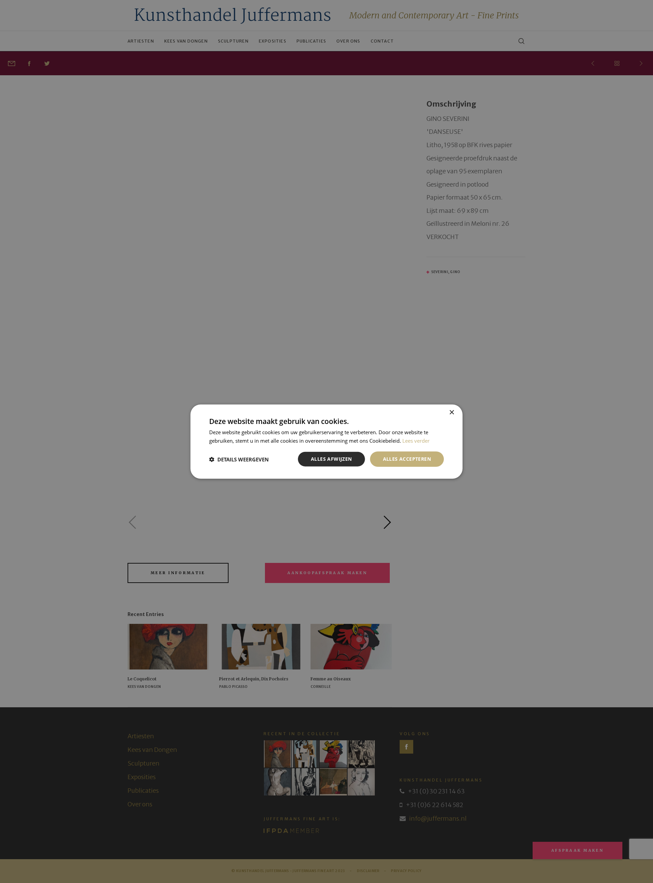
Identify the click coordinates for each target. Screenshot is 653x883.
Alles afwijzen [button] (331, 459)
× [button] (451, 412)
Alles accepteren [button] (407, 459)
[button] (239, 459)
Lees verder (416, 440)
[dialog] (326, 441)
